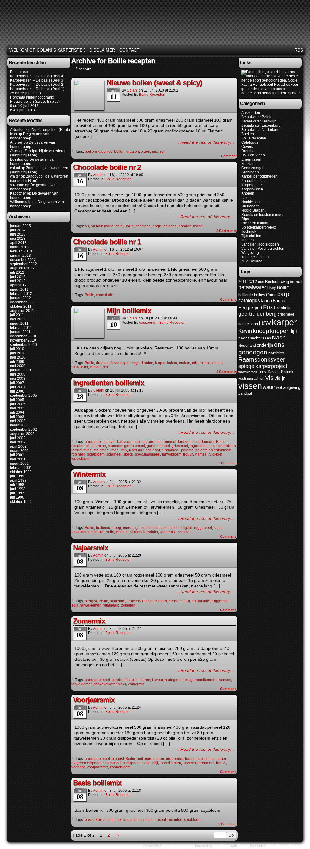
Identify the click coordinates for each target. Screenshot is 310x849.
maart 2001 (19, 463)
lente (210, 759)
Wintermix (89, 474)
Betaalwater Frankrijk (258, 121)
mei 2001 (17, 459)
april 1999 (18, 480)
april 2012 (18, 285)
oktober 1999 (21, 472)
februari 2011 (21, 328)
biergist (149, 442)
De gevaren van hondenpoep (29, 136)
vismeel (201, 454)
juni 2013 (17, 234)
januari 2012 (20, 298)
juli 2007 (17, 383)
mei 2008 (17, 378)
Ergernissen (251, 159)
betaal (296, 281)
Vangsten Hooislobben (260, 244)
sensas (225, 680)
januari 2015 (20, 226)
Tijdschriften (251, 236)
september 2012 (23, 264)
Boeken (247, 134)
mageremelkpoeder (201, 680)
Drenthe (248, 151)
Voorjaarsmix (93, 700)
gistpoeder (174, 759)
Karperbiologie (253, 181)
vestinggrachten (251, 378)
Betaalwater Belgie (256, 117)
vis (269, 377)
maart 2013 (19, 247)
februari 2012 (21, 294)
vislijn (280, 378)
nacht (243, 338)
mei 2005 (17, 408)
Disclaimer (102, 50)
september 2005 (23, 395)
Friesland (249, 164)
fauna (266, 300)
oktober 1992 (21, 502)
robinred (78, 454)
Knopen (247, 193)
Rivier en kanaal (254, 223)
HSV (265, 323)
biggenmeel (166, 442)
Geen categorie (254, 168)
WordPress (221, 845)
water (269, 387)
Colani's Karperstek (156, 23)
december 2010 (23, 336)
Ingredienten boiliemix (108, 383)
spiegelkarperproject (262, 366)
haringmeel (174, 680)
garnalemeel (134, 446)
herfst (173, 601)
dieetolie (131, 680)
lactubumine (81, 450)
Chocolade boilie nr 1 (107, 242)
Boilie (129, 226)
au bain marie (102, 226)
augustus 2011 (22, 311)
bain (119, 226)
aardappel (93, 442)
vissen (95, 367)
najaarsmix (201, 601)
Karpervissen (252, 189)
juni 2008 (17, 374)
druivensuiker (138, 601)
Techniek (248, 231)
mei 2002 (17, 442)
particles (276, 353)
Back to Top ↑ (287, 845)
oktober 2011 (20, 306)
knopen (280, 331)
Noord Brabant (253, 210)
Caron (271, 294)
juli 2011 (17, 315)
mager (221, 759)
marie (198, 226)
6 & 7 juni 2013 (22, 110)
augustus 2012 (22, 268)
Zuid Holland (251, 261)
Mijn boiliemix (129, 310)
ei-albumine (96, 446)
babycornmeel (129, 442)
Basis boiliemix (97, 783)
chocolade (104, 295)
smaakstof (79, 367)
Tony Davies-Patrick (275, 371)
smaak (216, 363)
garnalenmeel (158, 446)
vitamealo (138, 532)
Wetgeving (250, 253)
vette (110, 532)
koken (172, 363)
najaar (185, 601)
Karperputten (252, 185)
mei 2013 (17, 238)
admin (98, 175)
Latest (246, 198)
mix (155, 151)
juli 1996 (17, 497)
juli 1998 (17, 485)
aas (261, 281)
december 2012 (23, 260)
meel (115, 450)
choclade (143, 226)
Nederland (247, 345)
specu (128, 454)
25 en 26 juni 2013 (25, 93)
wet (279, 388)
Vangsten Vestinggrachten (262, 248)
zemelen (184, 532)
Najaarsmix (90, 547)
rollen (204, 363)
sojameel (113, 454)
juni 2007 (17, 387)
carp (283, 294)
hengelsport (248, 324)
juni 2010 (17, 353)
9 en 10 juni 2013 (24, 106)
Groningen (250, 172)
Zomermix (89, 621)
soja (217, 528)
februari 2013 (21, 251)
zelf (162, 151)
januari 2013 (20, 255)
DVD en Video (253, 155)
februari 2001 (21, 468)
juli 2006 (17, 391)
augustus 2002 (22, 434)
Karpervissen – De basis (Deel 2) (37, 84)
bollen (119, 151)
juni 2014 (17, 230)
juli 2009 (17, 361)
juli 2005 (17, 400)
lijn (294, 331)
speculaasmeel (147, 454)
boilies (106, 151)
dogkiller (160, 226)
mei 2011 (17, 319)
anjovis (109, 442)
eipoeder (115, 446)
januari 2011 (20, 332)
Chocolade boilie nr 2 (107, 167)
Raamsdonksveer (261, 359)
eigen (145, 151)
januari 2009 (20, 370)
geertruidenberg (257, 314)
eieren (128, 528)
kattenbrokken (224, 446)
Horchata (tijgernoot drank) (32, 97)
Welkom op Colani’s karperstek (47, 50)
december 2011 (23, 302)
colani (15, 168)
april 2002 (18, 446)
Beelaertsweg (277, 281)
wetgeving (291, 387)
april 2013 (18, 243)
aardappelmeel (97, 680)
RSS (299, 50)
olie (147, 763)
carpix (117, 680)
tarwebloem (171, 454)
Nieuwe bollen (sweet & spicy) (35, 101)
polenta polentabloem (213, 450)
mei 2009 (17, 366)
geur (126, 363)
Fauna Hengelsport (257, 84)
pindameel (170, 450)
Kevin (245, 331)
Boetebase (19, 72)
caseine (77, 446)
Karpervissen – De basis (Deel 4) (37, 76)
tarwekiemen (82, 532)
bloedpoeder (203, 442)
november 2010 (23, 340)
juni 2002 (17, 438)
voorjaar (78, 767)
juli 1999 (17, 476)
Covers (247, 147)
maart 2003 (19, 425)
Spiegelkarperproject (258, 227)
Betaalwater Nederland (260, 130)
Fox (268, 307)
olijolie (186, 528)
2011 (242, 281)
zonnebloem (120, 767)
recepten (175, 819)
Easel (242, 845)
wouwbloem (81, 458)
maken (184, 363)
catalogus (249, 300)
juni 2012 (17, 277)
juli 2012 (17, 272)
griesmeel (180, 446)
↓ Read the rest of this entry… (205, 142)
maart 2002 (19, 451)
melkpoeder (133, 763)
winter (153, 532)
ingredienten (142, 363)
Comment (227, 156)
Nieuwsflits (250, 206)
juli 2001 (17, 455)
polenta (187, 450)
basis (89, 819)
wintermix (168, 532)
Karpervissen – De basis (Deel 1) (37, 89)
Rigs (245, 219)
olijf (155, 763)
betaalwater (252, 287)
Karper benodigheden (259, 176)
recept (161, 819)
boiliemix (92, 151)
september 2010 (23, 345)
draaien (132, 151)
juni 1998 (17, 489)
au (87, 226)
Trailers (247, 240)
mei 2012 (17, 281)
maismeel (102, 450)
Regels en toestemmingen (263, 214)
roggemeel (203, 528)
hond (172, 226)
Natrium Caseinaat (144, 450)
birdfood (185, 442)
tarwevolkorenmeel (110, 684)
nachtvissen (260, 338)
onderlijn (265, 345)
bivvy (271, 288)
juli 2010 (17, 349)
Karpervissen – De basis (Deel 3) (37, 80)
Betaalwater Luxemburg (261, 125)
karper (160, 363)
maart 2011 (19, 323)
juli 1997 (17, 493)
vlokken (215, 454)
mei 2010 (17, 357)
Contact (129, 50)
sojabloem (95, 454)
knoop (261, 330)
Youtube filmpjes (255, 257)
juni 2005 (17, 404)
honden (185, 226)
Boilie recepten (152, 94)
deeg (117, 528)
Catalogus (249, 142)
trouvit (188, 454)
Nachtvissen (251, 202)
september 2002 (23, 429)
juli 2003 (17, 417)
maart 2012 (19, 289)
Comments (226, 230)
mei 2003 (17, 421)
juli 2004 (17, 412)
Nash (279, 337)
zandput (245, 393)
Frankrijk (282, 308)
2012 (252, 281)
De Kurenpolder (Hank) (50, 130)
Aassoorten (148, 322)
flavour (115, 363)
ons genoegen (261, 348)
